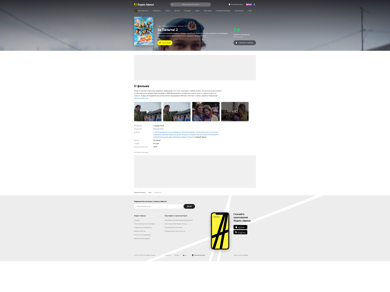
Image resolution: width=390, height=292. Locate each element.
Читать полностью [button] (141, 98)
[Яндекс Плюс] (249, 4)
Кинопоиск (144, 152)
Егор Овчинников (160, 132)
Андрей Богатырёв (160, 137)
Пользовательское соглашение (144, 254)
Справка (137, 251)
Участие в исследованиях (142, 265)
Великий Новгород (140, 223)
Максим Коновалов (210, 135)
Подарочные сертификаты (143, 258)
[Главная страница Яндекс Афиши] (135, 4)
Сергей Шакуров (174, 132)
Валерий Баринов (169, 135)
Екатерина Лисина (195, 135)
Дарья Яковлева (175, 137)
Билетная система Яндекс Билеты (176, 254)
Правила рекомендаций (142, 269)
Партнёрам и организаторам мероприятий (179, 251)
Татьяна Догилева (202, 132)
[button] (250, 11)
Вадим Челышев (188, 137)
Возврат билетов (139, 262)
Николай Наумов (188, 132)
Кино (149, 223)
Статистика (168, 286)
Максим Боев (158, 129)
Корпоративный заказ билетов (175, 262)
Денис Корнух (182, 135)
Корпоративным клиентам (173, 258)
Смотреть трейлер (246, 43)
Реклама (177, 286)
